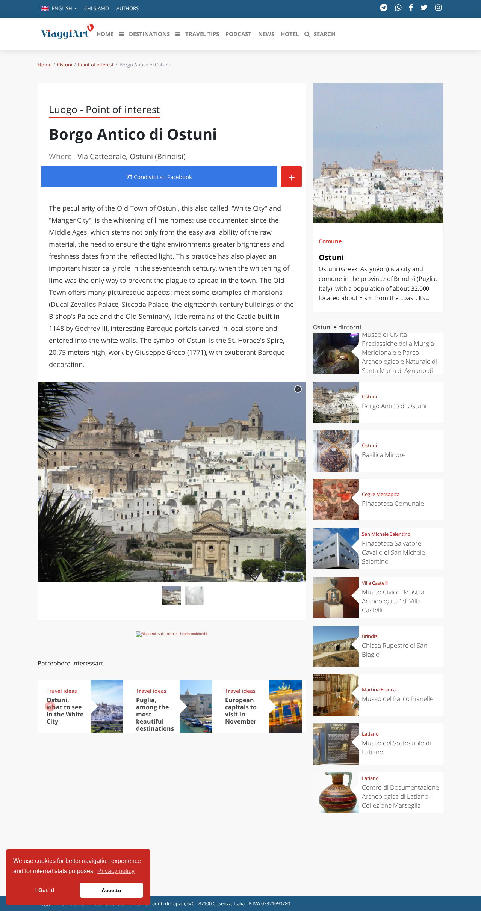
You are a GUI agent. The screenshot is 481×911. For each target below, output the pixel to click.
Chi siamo (96, 8)
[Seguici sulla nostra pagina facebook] (411, 7)
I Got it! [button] (44, 890)
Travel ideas (62, 690)
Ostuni (64, 64)
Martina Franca (379, 689)
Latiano (370, 733)
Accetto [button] (111, 890)
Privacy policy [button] (116, 871)
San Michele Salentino (386, 534)
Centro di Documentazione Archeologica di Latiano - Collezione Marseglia (400, 796)
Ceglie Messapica (380, 494)
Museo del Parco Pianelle (397, 698)
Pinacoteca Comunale (393, 503)
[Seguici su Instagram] (438, 7)
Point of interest (96, 64)
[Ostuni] (378, 153)
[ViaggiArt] (67, 33)
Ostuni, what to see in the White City (65, 710)
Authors (127, 8)
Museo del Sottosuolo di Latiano (396, 747)
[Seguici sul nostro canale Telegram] (383, 7)
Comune (330, 241)
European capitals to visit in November (241, 710)
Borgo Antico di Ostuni (394, 405)
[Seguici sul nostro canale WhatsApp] (398, 7)
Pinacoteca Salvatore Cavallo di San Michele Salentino (393, 552)
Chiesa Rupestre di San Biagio (394, 650)
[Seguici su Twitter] (424, 7)
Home (44, 64)
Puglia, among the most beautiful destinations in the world (155, 717)
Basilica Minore (383, 454)
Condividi (162, 177)
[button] (59, 9)
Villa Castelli (375, 582)
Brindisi (370, 636)
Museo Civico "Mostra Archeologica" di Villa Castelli (393, 601)
